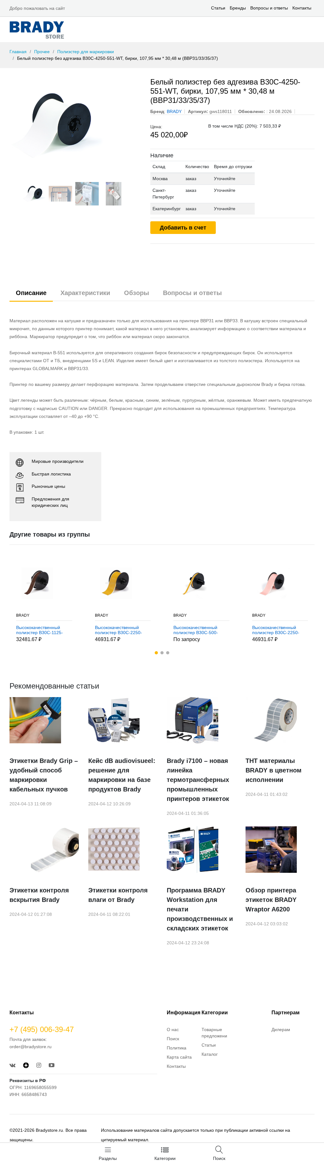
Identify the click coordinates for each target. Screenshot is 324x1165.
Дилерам (280, 1029)
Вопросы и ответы (269, 7)
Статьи (218, 7)
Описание (31, 292)
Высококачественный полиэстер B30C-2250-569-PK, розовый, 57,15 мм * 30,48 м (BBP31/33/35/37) (200, 630)
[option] (75, 125)
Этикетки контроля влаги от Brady (118, 895)
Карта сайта (179, 1057)
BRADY (25, 615)
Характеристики (85, 292)
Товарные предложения (216, 1032)
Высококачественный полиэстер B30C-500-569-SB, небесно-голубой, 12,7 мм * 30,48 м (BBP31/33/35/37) (279, 630)
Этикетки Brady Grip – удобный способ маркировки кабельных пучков (43, 775)
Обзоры (136, 292)
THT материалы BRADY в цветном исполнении (274, 770)
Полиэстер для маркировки (85, 51)
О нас (173, 1029)
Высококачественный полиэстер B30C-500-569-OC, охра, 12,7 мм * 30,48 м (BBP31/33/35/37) (122, 630)
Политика (176, 1047)
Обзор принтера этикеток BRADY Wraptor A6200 (271, 900)
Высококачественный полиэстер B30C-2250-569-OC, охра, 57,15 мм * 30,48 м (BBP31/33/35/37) (44, 630)
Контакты (301, 7)
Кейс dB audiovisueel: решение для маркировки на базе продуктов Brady (121, 775)
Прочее (42, 51)
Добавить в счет (183, 227)
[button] (156, 652)
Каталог (210, 1054)
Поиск (173, 1038)
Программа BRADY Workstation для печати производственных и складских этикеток (200, 909)
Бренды (238, 7)
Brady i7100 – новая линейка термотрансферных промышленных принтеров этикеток (198, 779)
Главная (18, 51)
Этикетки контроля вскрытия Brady (39, 895)
